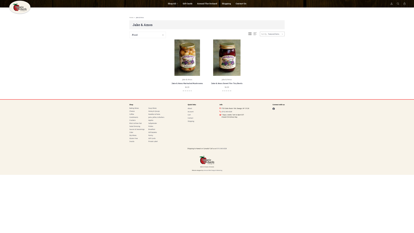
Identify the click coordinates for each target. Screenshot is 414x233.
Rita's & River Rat (135, 123)
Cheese (132, 111)
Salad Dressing (134, 126)
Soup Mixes (152, 108)
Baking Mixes (134, 108)
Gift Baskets (152, 132)
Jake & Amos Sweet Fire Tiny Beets (226, 83)
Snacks (131, 141)
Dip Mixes (132, 135)
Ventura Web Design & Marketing (213, 170)
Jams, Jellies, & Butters (156, 117)
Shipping (226, 3)
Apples (150, 120)
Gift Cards (187, 3)
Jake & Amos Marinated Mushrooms (187, 83)
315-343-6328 (222, 148)
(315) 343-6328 (227, 112)
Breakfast (151, 129)
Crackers (132, 120)
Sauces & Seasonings (137, 129)
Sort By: (264, 34)
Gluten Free (133, 138)
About (190, 108)
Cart (189, 115)
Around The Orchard (207, 3)
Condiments (133, 117)
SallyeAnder (152, 123)
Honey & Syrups (154, 111)
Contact (190, 118)
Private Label (153, 141)
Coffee (131, 114)
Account (191, 112)
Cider (131, 132)
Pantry (150, 135)
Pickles (150, 126)
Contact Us (241, 3)
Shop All (172, 3)
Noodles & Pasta (154, 114)
